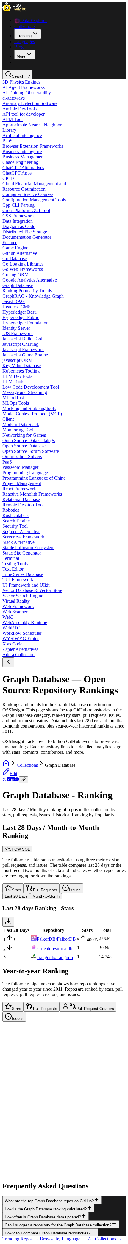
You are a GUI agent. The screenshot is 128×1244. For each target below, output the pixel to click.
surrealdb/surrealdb (54, 948)
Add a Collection (18, 654)
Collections (27, 765)
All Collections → (105, 1238)
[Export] (8, 922)
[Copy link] (23, 779)
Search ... (21, 76)
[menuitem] (27, 34)
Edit (13, 773)
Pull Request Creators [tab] (95, 1008)
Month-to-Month (46, 896)
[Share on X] (4, 779)
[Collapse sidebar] (8, 662)
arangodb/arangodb (55, 957)
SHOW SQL (19, 849)
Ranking (10, 290)
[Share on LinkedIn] (13, 779)
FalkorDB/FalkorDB (56, 939)
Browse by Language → (63, 1238)
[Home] (6, 765)
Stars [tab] (16, 890)
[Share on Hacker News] (9, 779)
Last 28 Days (16, 896)
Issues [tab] (75, 890)
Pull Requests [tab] (45, 890)
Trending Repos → (20, 1238)
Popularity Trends (35, 290)
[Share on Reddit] (17, 779)
